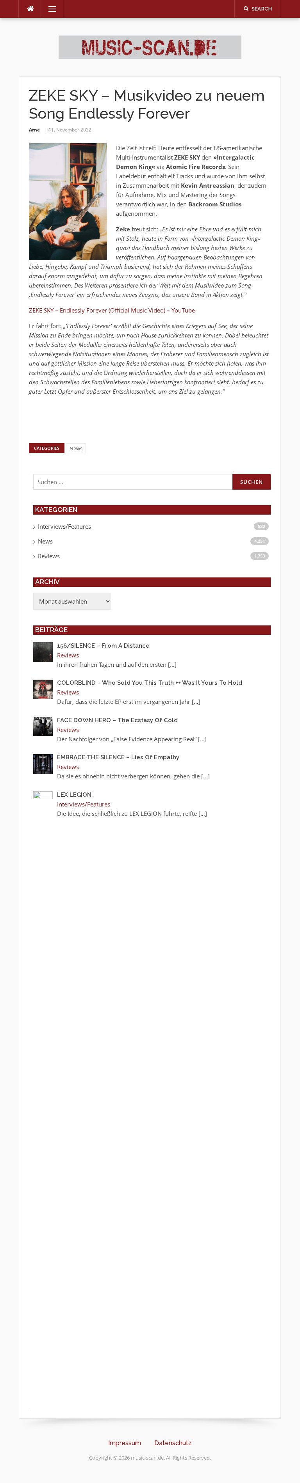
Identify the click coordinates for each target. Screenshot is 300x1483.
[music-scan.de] (150, 46)
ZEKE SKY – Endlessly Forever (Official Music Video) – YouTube (112, 310)
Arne (34, 129)
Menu (49, 9)
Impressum (124, 1443)
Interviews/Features (64, 526)
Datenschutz (173, 1443)
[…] (172, 664)
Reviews (49, 556)
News (76, 448)
